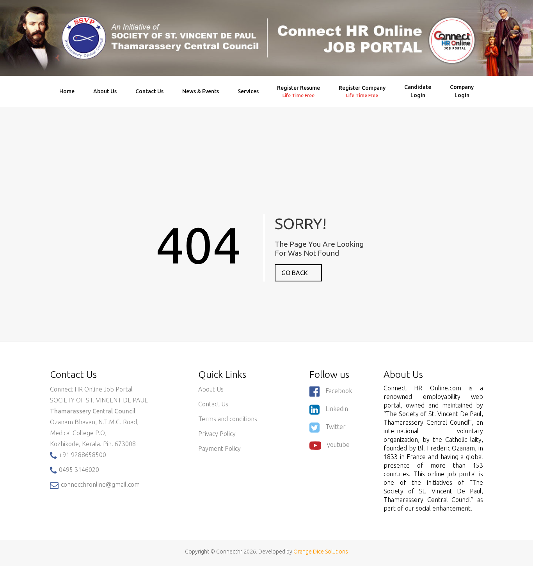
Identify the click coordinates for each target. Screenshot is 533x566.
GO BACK (294, 272)
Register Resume (298, 91)
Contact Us (149, 91)
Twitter (335, 426)
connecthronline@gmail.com (99, 484)
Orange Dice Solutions (320, 551)
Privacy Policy (217, 433)
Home (67, 91)
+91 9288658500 (81, 454)
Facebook (338, 390)
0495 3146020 (78, 469)
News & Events (200, 91)
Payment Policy (219, 448)
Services (248, 91)
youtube (338, 444)
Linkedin (336, 408)
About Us (105, 91)
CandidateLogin (417, 91)
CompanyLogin (462, 91)
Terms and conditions (227, 418)
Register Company (362, 91)
